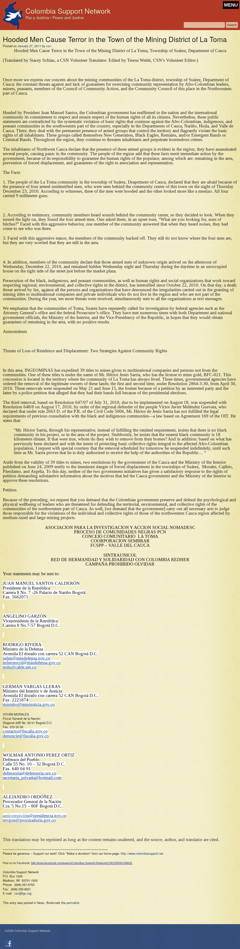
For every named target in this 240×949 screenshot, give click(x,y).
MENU (231, 5)
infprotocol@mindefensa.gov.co (32, 662)
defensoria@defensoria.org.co (29, 773)
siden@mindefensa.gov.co (26, 658)
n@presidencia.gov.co (46, 815)
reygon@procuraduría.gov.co (29, 820)
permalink (72, 902)
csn (48, 46)
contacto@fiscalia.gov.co (25, 731)
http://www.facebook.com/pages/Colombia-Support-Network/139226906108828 (81, 863)
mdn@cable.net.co (19, 667)
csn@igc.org (22, 893)
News (41, 902)
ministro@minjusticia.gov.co (29, 704)
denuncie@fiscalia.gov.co (26, 735)
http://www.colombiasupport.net (142, 853)
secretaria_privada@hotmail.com (32, 777)
